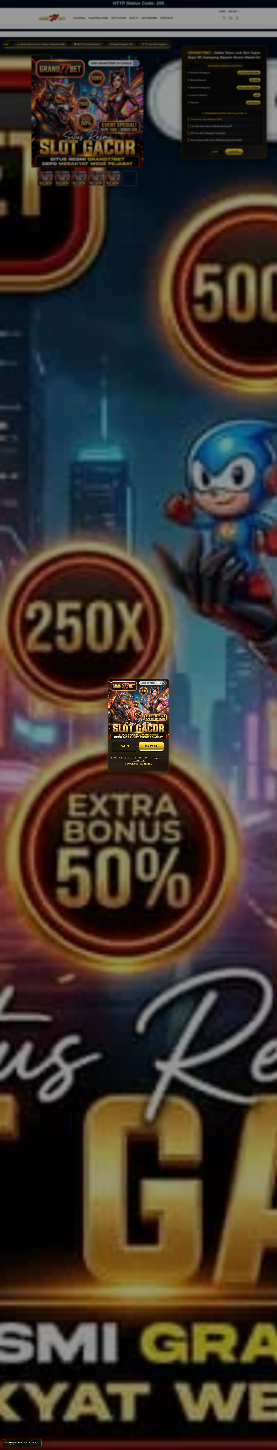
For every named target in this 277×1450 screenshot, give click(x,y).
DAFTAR (151, 746)
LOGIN (124, 746)
